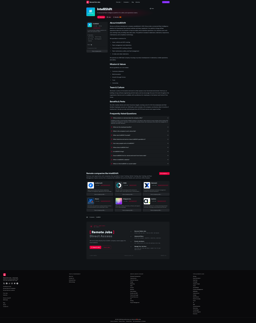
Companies (91, 217)
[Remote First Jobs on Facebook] (6, 283)
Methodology (72, 282)
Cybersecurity (133, 278)
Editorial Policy (72, 280)
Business (132, 289)
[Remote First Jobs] (87, 217)
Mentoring (195, 308)
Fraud (194, 300)
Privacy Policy (122, 321)
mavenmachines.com (105, 201)
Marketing (132, 283)
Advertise (138, 2)
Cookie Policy (129, 321)
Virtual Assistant (196, 306)
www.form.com (132, 185)
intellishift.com (96, 28)
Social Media (196, 287)
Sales (131, 285)
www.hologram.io (132, 201)
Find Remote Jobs (7, 286)
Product (132, 287)
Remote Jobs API (7, 298)
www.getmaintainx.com (162, 185)
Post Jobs (5, 293)
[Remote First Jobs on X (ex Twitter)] (4, 283)
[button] (152, 9)
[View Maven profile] (99, 204)
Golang (194, 295)
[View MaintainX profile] (156, 188)
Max (140, 319)
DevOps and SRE (134, 293)
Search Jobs (96, 247)
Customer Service (134, 280)
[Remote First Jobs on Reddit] (9, 283)
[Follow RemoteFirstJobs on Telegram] (17, 283)
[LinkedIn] (91, 44)
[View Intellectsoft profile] (99, 188)
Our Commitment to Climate (139, 321)
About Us (71, 276)
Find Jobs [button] (118, 2)
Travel (194, 285)
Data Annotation (196, 278)
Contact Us (5, 306)
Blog (133, 2)
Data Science (196, 297)
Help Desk (195, 280)
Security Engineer (197, 311)
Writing (131, 300)
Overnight (195, 282)
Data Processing (196, 298)
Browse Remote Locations (9, 290)
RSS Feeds (5, 299)
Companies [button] (126, 2)
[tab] (101, 17)
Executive (195, 313)
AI (193, 302)
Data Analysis (133, 291)
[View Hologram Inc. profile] (128, 204)
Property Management (198, 289)
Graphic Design (196, 283)
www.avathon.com (161, 201)
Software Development (135, 276)
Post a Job (166, 2)
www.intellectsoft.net (105, 185)
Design (131, 282)
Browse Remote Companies (9, 288)
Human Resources (134, 297)
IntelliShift (98, 217)
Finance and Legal (134, 295)
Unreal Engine (196, 310)
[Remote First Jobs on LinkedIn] (14, 283)
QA (131, 298)
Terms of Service (114, 321)
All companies (163, 173)
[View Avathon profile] (156, 204)
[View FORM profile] (128, 188)
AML (194, 304)
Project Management (134, 302)
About (4, 304)
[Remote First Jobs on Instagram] (12, 283)
